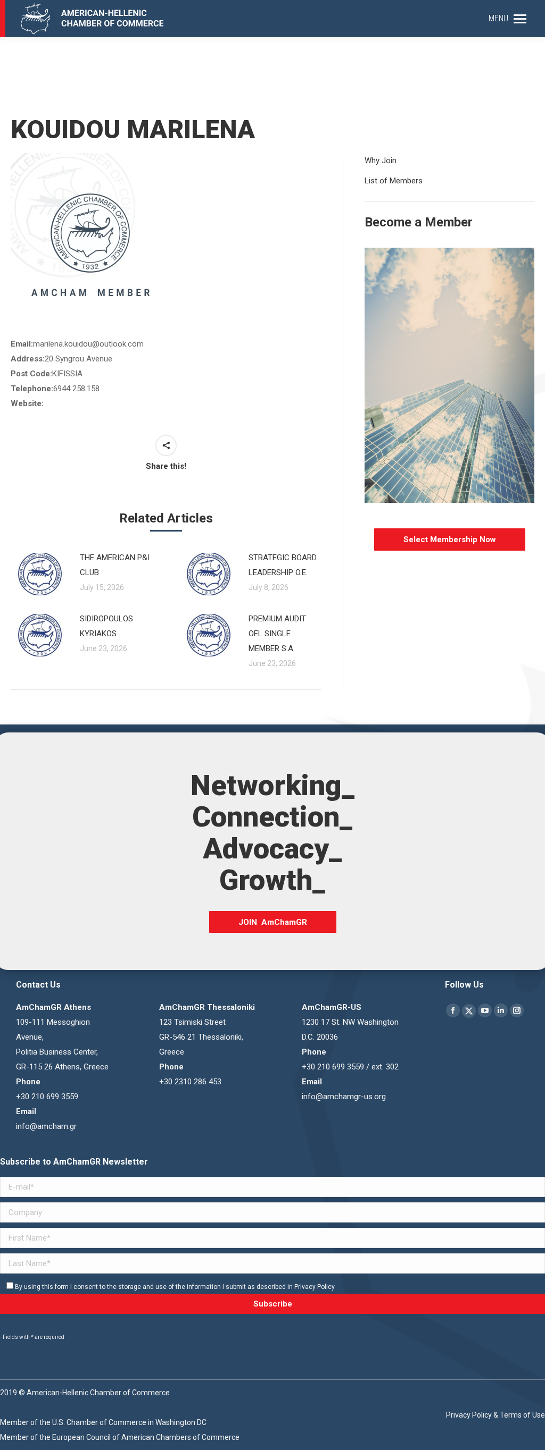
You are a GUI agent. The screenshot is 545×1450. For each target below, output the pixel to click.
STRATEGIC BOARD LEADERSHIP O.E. (283, 565)
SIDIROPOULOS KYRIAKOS (106, 626)
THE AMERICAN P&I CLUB (115, 565)
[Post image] (40, 574)
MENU (498, 18)
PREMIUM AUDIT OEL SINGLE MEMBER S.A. (277, 633)
